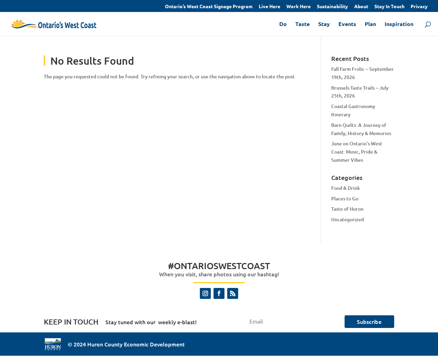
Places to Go (344, 198)
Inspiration (399, 24)
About (361, 6)
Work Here (298, 6)
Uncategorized (347, 219)
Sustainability (332, 6)
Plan (370, 24)
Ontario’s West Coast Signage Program (209, 6)
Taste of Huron (347, 209)
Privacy (419, 6)
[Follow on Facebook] (219, 293)
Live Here (269, 6)
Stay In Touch (389, 6)
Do (283, 24)
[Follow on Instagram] (205, 293)
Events (347, 24)
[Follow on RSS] (232, 293)
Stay (324, 24)
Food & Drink (345, 188)
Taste (302, 24)
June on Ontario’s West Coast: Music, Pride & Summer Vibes (356, 151)
